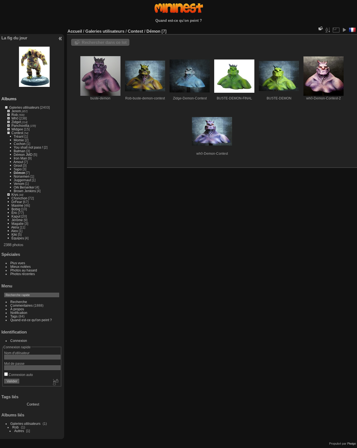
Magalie (17, 223)
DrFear (16, 202)
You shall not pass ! (29, 147)
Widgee (17, 129)
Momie (19, 140)
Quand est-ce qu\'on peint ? (31, 320)
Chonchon (19, 198)
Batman (19, 151)
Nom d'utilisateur (17, 353)
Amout (18, 162)
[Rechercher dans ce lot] (320, 28)
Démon (19, 173)
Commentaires (21, 305)
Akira (15, 227)
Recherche (18, 302)
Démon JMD (23, 154)
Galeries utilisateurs (24, 107)
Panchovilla (20, 125)
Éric (14, 213)
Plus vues (17, 263)
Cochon (20, 144)
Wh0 (14, 118)
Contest (17, 133)
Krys (14, 194)
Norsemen (22, 176)
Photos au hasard (23, 270)
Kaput (15, 216)
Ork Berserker (24, 187)
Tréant (18, 136)
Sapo (18, 169)
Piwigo (351, 443)
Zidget (16, 122)
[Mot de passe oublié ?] (55, 382)
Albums (8, 98)
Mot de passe (14, 363)
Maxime (17, 205)
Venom (19, 183)
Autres (19, 431)
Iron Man (20, 158)
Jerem (16, 111)
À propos (17, 309)
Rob (14, 114)
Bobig (15, 209)
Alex (14, 231)
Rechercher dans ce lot (104, 42)
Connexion (18, 340)
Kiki (14, 234)
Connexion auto (20, 374)
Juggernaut (22, 180)
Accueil (74, 31)
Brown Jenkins (25, 191)
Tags (14, 316)
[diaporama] (344, 30)
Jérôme (17, 220)
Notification (18, 312)
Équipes (17, 238)
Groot (18, 165)
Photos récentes (22, 274)
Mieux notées (20, 266)
